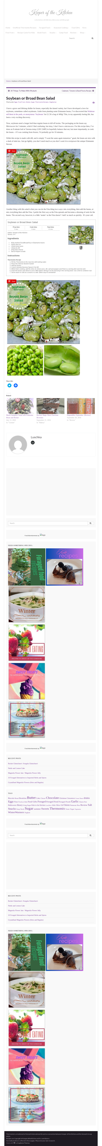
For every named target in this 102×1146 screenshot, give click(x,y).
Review (73, 33)
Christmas (62, 798)
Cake (38, 798)
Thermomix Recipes (42, 102)
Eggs (15, 102)
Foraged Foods (65, 802)
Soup (18, 809)
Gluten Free (83, 802)
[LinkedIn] (23, 2)
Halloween (12, 805)
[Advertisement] (51, 60)
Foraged (42, 801)
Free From (10, 33)
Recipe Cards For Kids (26, 33)
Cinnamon (71, 798)
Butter (31, 798)
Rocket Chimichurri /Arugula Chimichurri (23, 764)
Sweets (45, 808)
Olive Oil (59, 805)
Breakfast (22, 798)
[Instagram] (11, 2)
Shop (82, 33)
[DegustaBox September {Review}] (81, 406)
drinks (87, 798)
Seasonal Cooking (61, 28)
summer (37, 809)
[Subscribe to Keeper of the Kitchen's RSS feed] (19, 2)
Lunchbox (49, 805)
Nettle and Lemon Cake (16, 768)
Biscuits (11, 798)
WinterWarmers (16, 812)
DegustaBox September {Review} (79, 415)
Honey (20, 805)
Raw (78, 805)
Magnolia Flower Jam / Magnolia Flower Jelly (24, 773)
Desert (81, 798)
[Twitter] (15, 2)
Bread (17, 798)
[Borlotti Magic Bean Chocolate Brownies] (50, 406)
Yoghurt (27, 812)
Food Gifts (76, 28)
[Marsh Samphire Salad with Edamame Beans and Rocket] (20, 406)
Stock (22, 809)
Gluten (28, 102)
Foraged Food (44, 28)
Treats (67, 809)
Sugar (33, 102)
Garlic (75, 801)
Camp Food (63, 33)
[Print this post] (94, 102)
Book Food (41, 33)
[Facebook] (7, 2)
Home (8, 28)
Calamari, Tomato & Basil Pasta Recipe (76, 91)
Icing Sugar (27, 805)
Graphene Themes (23, 1143)
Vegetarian (52, 102)
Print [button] (81, 248)
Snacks (52, 33)
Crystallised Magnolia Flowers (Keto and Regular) (26, 782)
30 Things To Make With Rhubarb (24, 91)
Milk (53, 805)
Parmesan (73, 805)
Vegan (72, 809)
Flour (16, 802)
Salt (90, 804)
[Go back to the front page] (51, 15)
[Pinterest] (27, 2)
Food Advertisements (31, 535)
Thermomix (57, 808)
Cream (77, 798)
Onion (67, 805)
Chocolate (52, 797)
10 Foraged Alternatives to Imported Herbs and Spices (27, 778)
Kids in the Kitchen (38, 805)
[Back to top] (96, 1140)
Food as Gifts (22, 802)
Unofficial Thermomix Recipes (24, 28)
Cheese (43, 798)
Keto (84, 28)
